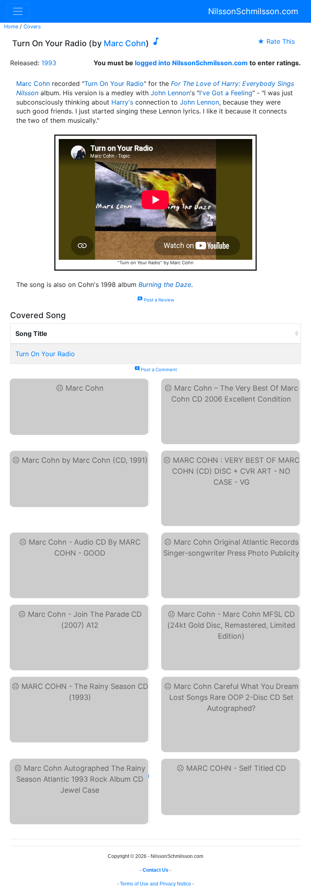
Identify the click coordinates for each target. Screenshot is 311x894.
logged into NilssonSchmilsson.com (191, 63)
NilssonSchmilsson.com (253, 11)
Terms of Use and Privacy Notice (155, 884)
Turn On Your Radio (114, 83)
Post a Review (155, 300)
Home (11, 27)
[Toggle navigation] (17, 11)
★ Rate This (276, 41)
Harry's (122, 102)
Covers (32, 27)
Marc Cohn (125, 43)
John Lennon (170, 93)
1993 (48, 63)
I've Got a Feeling (225, 93)
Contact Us (155, 870)
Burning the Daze (164, 284)
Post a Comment (155, 369)
